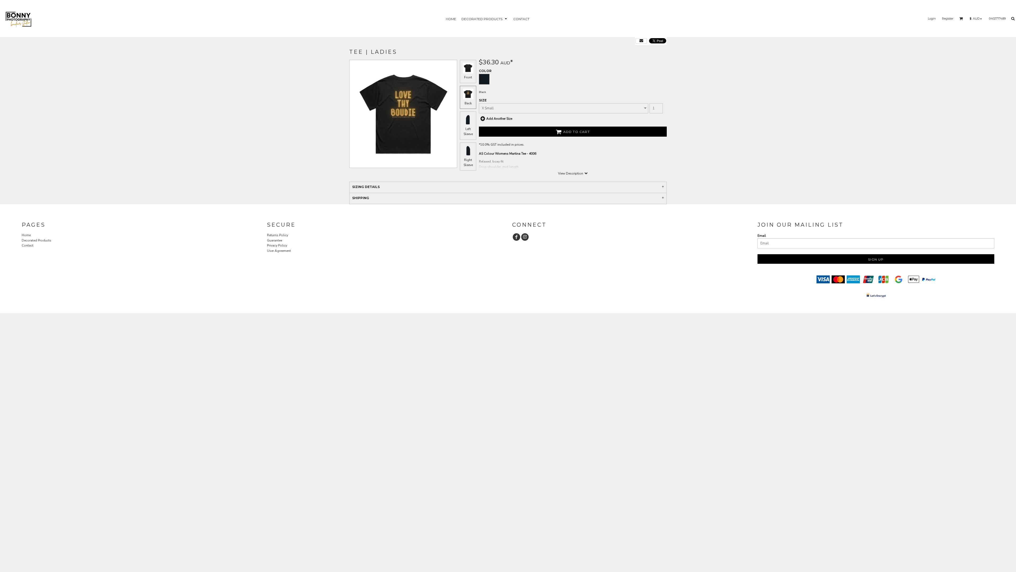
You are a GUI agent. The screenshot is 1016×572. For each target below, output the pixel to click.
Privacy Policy (277, 245)
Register (947, 18)
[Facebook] (516, 237)
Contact (27, 245)
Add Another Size (499, 119)
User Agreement (279, 251)
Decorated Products (36, 240)
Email (762, 236)
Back (468, 103)
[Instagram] (525, 237)
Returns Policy (277, 235)
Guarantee (274, 240)
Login (932, 18)
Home (26, 235)
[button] (485, 18)
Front (468, 77)
